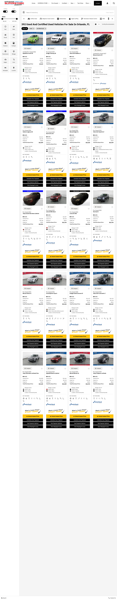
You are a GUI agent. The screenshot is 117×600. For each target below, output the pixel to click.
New (72, 3)
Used (14, 8)
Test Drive (80, 3)
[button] (114, 3)
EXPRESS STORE (43, 3)
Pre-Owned (54, 3)
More (87, 3)
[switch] (5, 10)
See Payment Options (32, 102)
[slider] (2, 19)
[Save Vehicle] (42, 49)
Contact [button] (98, 3)
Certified (64, 3)
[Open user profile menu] (107, 3)
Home (33, 3)
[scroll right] (112, 18)
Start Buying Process (32, 105)
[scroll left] (24, 18)
